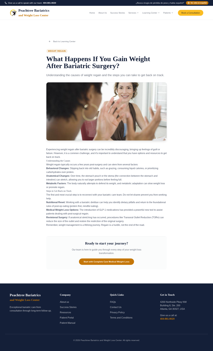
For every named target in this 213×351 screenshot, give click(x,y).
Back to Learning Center (64, 41)
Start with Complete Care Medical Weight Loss (106, 261)
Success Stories (117, 13)
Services (132, 13)
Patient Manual (67, 323)
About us (64, 302)
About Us (102, 13)
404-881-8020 (49, 3)
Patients (167, 13)
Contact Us (115, 307)
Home (92, 13)
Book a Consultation (190, 13)
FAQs (113, 302)
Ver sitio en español (199, 3)
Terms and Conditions (121, 317)
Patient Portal (67, 317)
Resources (65, 312)
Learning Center (149, 13)
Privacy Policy (117, 312)
